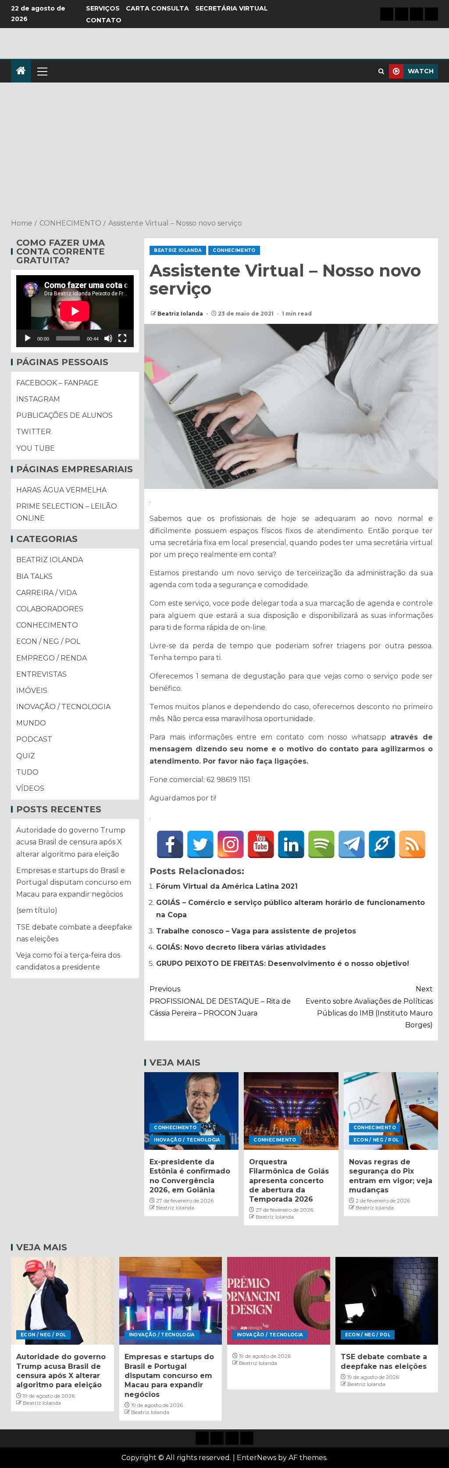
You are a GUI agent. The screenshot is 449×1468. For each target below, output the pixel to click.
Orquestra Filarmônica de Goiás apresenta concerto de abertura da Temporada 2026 (289, 1180)
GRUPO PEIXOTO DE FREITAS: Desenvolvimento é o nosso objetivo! (282, 963)
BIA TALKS (34, 576)
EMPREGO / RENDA (51, 658)
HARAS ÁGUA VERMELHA (61, 490)
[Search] (381, 71)
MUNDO (31, 723)
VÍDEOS (30, 788)
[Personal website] (382, 844)
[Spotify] (321, 844)
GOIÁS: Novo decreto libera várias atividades (241, 947)
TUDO (27, 772)
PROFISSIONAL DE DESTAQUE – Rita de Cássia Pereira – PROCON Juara (220, 1001)
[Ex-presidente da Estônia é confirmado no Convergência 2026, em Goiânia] (191, 1111)
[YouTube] (261, 844)
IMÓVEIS (31, 690)
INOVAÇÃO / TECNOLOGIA (187, 1140)
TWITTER (33, 431)
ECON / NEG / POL (376, 1140)
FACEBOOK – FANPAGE (57, 383)
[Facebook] (170, 844)
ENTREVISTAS (41, 674)
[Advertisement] (224, 151)
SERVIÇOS (103, 8)
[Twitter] (200, 844)
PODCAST (34, 739)
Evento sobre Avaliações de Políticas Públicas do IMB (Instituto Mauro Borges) (369, 1007)
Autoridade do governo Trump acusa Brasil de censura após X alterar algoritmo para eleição (70, 842)
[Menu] (41, 71)
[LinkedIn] (291, 844)
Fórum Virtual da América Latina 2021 (227, 886)
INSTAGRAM (38, 399)
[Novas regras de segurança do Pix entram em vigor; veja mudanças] (391, 1111)
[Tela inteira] (122, 338)
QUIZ (25, 756)
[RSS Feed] (412, 844)
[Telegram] (352, 844)
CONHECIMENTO (234, 250)
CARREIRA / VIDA (46, 593)
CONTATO (103, 20)
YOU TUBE (35, 448)
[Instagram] (231, 844)
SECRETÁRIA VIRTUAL (231, 8)
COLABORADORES (49, 609)
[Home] (21, 71)
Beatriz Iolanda (180, 313)
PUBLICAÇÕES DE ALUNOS (64, 415)
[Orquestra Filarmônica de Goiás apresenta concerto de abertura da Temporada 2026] (291, 1111)
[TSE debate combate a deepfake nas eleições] (386, 1301)
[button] (41, 71)
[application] (75, 311)
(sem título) (36, 910)
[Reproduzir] (27, 338)
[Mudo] (108, 338)
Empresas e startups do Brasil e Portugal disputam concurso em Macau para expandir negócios (73, 882)
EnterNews (256, 1458)
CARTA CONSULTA (157, 8)
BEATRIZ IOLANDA (178, 250)
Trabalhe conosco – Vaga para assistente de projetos (256, 931)
